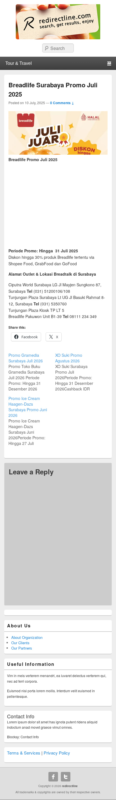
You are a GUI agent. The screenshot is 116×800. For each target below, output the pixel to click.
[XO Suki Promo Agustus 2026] (78, 372)
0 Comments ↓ (62, 102)
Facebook (53, 776)
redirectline (70, 786)
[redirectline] (58, 37)
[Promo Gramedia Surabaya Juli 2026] (31, 372)
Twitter (65, 776)
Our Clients (20, 642)
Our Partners (21, 648)
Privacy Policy (57, 753)
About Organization (27, 637)
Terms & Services (23, 753)
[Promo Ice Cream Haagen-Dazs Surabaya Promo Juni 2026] (31, 421)
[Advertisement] (58, 202)
